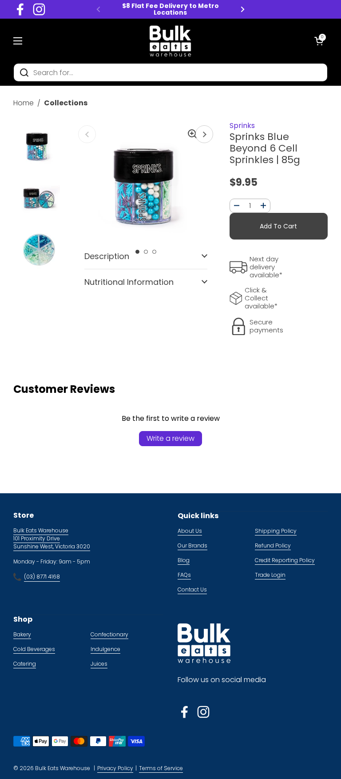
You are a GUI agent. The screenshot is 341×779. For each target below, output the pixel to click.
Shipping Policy (276, 531)
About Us (190, 531)
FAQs (184, 575)
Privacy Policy (115, 768)
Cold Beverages (34, 649)
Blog (184, 560)
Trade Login (270, 575)
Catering (24, 663)
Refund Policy (273, 545)
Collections (65, 103)
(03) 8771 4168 (42, 576)
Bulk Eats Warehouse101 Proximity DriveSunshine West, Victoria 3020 (51, 538)
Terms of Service (161, 768)
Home (23, 103)
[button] (319, 41)
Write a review (170, 438)
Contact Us (192, 589)
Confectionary (109, 634)
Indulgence (105, 649)
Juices (99, 663)
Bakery (22, 634)
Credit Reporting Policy (285, 560)
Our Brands (192, 545)
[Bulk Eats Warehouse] (170, 41)
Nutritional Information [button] (129, 282)
